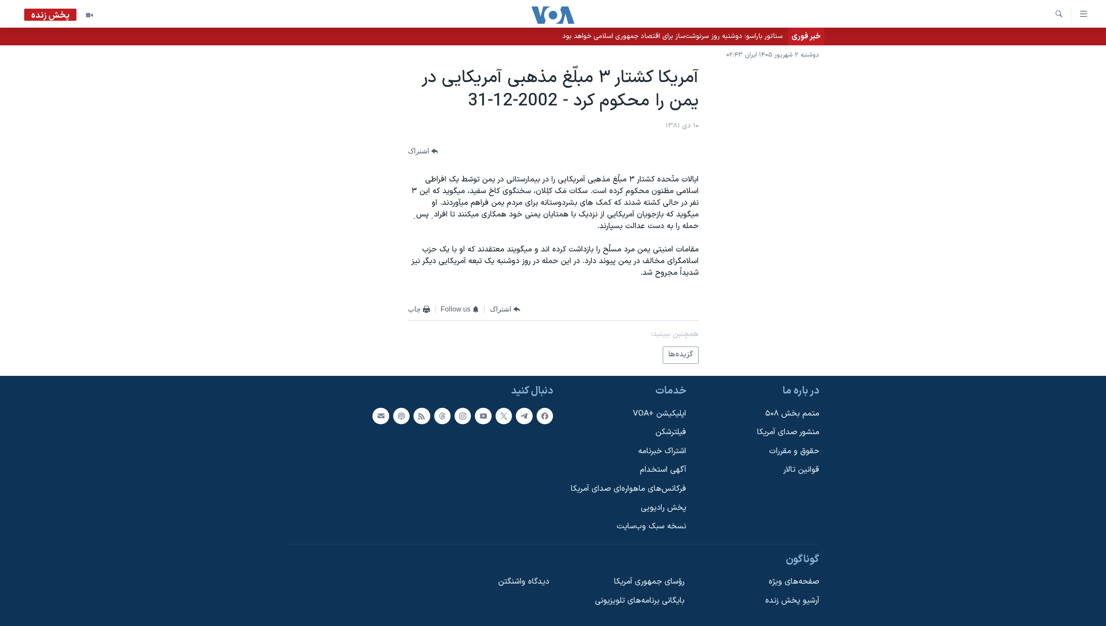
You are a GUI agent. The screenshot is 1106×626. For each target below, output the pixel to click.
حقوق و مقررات (794, 451)
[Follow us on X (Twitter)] (504, 416)
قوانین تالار (801, 470)
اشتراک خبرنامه (662, 451)
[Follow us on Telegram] (524, 416)
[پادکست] (401, 416)
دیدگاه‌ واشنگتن (523, 582)
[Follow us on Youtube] (483, 416)
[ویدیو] (89, 15)
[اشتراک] (380, 416)
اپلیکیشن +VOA (659, 413)
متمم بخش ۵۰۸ (792, 413)
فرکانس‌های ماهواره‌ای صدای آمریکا (628, 489)
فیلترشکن (670, 432)
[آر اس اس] (421, 416)
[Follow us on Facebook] (545, 416)
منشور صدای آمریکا (788, 432)
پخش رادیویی (663, 508)
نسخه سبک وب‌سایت (651, 526)
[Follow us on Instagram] (462, 416)
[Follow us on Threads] (442, 416)
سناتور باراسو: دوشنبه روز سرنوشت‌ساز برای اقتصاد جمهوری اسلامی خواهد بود (673, 36)
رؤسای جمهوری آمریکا (649, 582)
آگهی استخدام (663, 470)
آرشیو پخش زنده (792, 601)
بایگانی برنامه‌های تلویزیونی (639, 601)
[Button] (423, 151)
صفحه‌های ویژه (794, 582)
